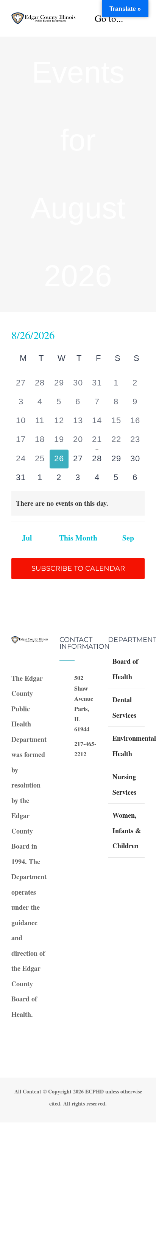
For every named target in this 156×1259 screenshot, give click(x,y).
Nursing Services (124, 784)
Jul (27, 537)
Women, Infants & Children (126, 830)
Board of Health (125, 669)
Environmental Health (126, 745)
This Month (78, 537)
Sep (128, 537)
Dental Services (124, 707)
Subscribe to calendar (78, 569)
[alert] (78, 503)
